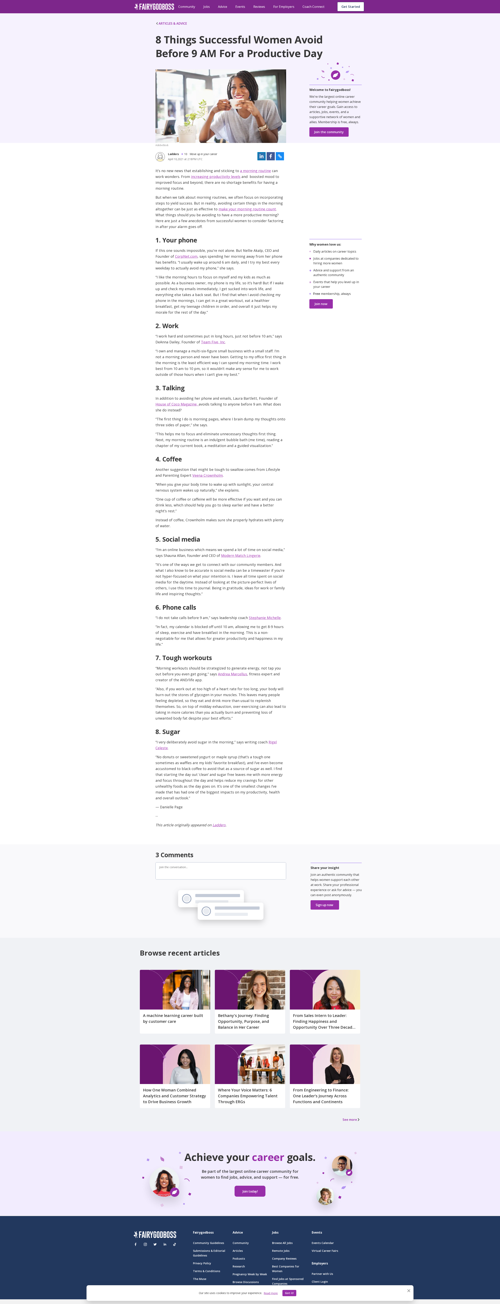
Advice (222, 6)
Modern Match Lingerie (240, 555)
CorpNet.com (186, 256)
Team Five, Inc (213, 342)
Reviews (259, 6)
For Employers (283, 6)
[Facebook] (135, 1244)
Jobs (206, 6)
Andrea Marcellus (232, 674)
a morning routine (255, 170)
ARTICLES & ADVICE (173, 23)
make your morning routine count (247, 209)
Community (186, 6)
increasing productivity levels (215, 176)
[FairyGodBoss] (155, 1235)
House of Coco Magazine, (177, 404)
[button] (261, 156)
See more (350, 1120)
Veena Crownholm (207, 475)
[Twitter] (155, 1244)
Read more (271, 1293)
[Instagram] (145, 1244)
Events (240, 6)
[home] (154, 6)
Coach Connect (313, 6)
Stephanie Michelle (265, 617)
